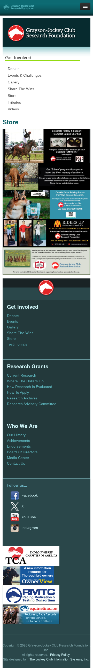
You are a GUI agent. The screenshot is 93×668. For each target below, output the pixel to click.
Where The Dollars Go (25, 381)
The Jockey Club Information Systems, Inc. (59, 659)
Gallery (13, 82)
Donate (14, 69)
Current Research (21, 375)
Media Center (18, 458)
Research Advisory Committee (31, 404)
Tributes (14, 102)
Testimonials (17, 344)
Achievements (18, 441)
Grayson (46, 287)
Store (12, 96)
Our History (16, 435)
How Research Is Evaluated (29, 387)
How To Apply (18, 392)
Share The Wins (21, 89)
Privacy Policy (60, 654)
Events (12, 321)
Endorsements (19, 446)
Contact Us (16, 463)
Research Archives (22, 398)
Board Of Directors (22, 452)
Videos (13, 109)
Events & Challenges (25, 75)
